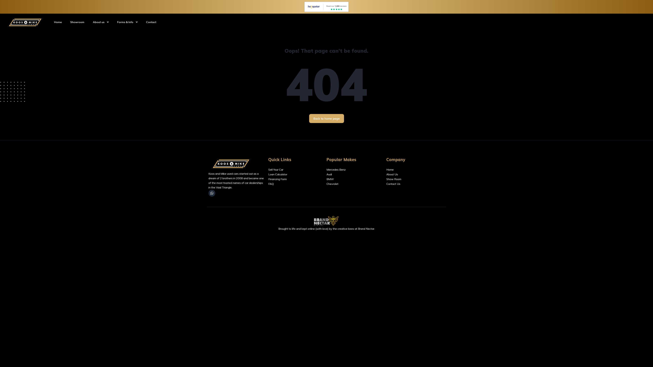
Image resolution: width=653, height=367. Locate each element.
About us (98, 22)
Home (58, 22)
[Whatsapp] (211, 193)
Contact (151, 22)
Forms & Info (125, 22)
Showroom (77, 22)
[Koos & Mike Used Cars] (26, 22)
